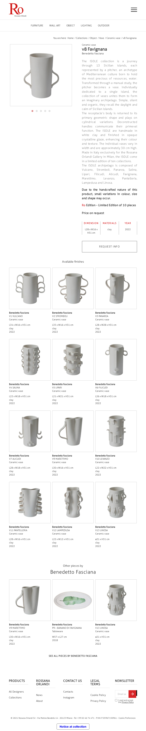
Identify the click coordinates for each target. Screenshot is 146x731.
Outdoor (103, 25)
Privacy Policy (98, 700)
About (39, 700)
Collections (15, 697)
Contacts (68, 691)
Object (70, 25)
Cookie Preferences (127, 718)
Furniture (37, 25)
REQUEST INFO (109, 246)
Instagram (68, 697)
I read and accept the (126, 701)
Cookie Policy (98, 695)
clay (109, 229)
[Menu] (132, 10)
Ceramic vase (89, 44)
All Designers (16, 691)
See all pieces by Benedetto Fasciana (73, 656)
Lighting (86, 25)
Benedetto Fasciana (93, 53)
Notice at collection (73, 726)
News (39, 695)
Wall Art (54, 25)
